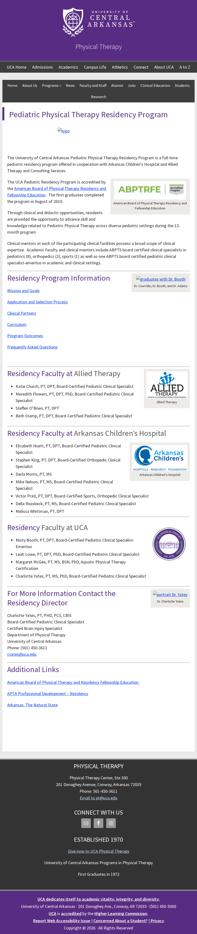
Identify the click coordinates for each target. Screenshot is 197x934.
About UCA (164, 67)
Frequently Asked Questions (32, 347)
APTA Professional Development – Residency (47, 693)
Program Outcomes (25, 335)
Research (98, 96)
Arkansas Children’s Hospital (121, 433)
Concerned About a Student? (120, 920)
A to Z (184, 67)
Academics (68, 67)
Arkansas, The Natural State (32, 705)
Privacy (157, 920)
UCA (52, 913)
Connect (141, 67)
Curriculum (16, 324)
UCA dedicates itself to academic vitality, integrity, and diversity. (98, 899)
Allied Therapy (97, 373)
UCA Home (16, 67)
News (70, 85)
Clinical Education (155, 85)
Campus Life (95, 67)
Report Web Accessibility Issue (61, 920)
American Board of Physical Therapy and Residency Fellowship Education (73, 682)
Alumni (117, 85)
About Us (29, 85)
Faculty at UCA (64, 527)
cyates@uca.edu (22, 654)
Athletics (120, 67)
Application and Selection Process (37, 302)
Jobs (132, 85)
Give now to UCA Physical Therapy (98, 851)
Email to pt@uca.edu (98, 798)
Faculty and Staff (93, 85)
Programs (51, 85)
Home (12, 85)
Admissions (42, 67)
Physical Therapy (98, 46)
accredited (71, 913)
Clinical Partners (21, 313)
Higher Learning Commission (120, 913)
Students (182, 85)
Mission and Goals (23, 290)
